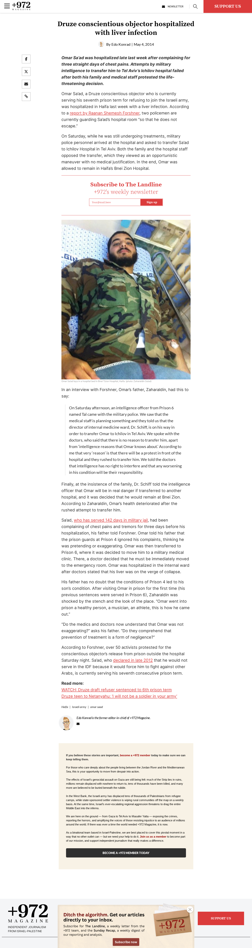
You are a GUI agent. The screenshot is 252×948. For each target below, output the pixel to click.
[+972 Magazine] (21, 9)
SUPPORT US (228, 6)
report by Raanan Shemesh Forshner (104, 113)
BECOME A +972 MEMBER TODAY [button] (126, 853)
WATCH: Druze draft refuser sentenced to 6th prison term (116, 689)
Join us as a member (153, 836)
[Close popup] (190, 909)
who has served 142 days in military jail (111, 520)
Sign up (152, 202)
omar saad (96, 707)
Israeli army (79, 707)
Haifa (64, 707)
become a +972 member (135, 755)
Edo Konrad (120, 44)
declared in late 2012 (133, 660)
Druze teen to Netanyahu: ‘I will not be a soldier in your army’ (119, 696)
